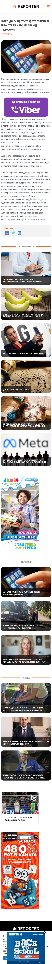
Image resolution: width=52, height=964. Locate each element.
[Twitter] (13, 233)
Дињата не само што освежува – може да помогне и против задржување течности (23, 316)
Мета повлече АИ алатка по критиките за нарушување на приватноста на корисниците (24, 461)
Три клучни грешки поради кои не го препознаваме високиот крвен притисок (22, 280)
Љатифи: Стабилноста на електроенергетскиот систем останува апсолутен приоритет (26, 743)
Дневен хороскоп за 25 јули (16, 390)
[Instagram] (19, 233)
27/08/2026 (45, 623)
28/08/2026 (45, 657)
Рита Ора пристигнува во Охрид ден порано (23, 353)
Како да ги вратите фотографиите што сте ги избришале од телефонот (21, 593)
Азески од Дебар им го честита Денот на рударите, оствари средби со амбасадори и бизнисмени (24, 709)
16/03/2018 (45, 589)
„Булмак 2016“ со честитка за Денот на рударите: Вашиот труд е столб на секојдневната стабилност (24, 776)
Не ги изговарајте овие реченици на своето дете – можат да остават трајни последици (24, 425)
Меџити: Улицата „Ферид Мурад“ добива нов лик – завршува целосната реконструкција (24, 627)
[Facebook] (7, 233)
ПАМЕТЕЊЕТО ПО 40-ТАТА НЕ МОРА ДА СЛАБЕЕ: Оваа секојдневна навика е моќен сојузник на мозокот (24, 660)
